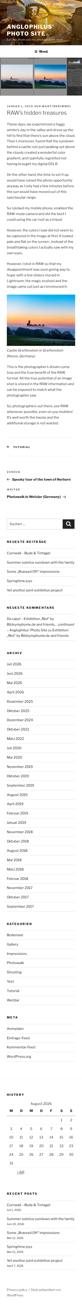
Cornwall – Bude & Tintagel (28, 553)
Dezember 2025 (20, 702)
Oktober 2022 (18, 729)
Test (10, 982)
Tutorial (22, 447)
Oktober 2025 (18, 711)
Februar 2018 (17, 879)
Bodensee (15, 935)
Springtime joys (19, 581)
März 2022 (15, 739)
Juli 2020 (14, 748)
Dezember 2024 (20, 720)
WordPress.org (19, 1057)
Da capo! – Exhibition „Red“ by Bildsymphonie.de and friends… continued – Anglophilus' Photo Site (40, 624)
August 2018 (17, 851)
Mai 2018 (14, 860)
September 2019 (20, 785)
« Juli (20, 1172)
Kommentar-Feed (21, 1047)
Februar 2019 (17, 813)
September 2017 (20, 906)
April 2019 (15, 804)
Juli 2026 (14, 664)
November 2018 (20, 832)
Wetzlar (13, 1000)
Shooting (14, 972)
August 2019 (17, 795)
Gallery (12, 944)
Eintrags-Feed (18, 1038)
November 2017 (20, 888)
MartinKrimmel (57, 106)
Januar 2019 (16, 823)
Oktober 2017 (18, 897)
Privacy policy (17, 1290)
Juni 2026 (15, 673)
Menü (43, 51)
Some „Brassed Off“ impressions (33, 572)
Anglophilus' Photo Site (30, 30)
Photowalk (15, 963)
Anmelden (15, 1029)
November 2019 (20, 767)
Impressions (17, 954)
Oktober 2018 (18, 841)
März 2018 (15, 869)
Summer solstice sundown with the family (40, 562)
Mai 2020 (14, 757)
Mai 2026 (14, 683)
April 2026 (15, 692)
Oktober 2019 (18, 776)
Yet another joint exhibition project (35, 590)
